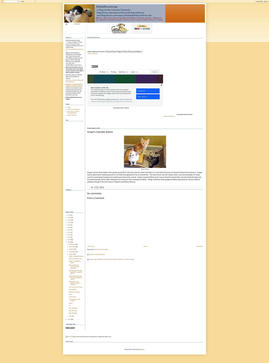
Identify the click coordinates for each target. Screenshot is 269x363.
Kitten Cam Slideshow (73, 109)
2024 (69, 220)
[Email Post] (91, 187)
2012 (69, 242)
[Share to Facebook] (101, 187)
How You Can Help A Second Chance (73, 112)
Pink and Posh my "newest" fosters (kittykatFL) (74, 266)
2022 (69, 225)
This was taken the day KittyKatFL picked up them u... (75, 272)
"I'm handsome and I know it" (74, 300)
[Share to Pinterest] (103, 187)
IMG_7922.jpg (73, 308)
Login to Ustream (92, 53)
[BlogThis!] (97, 187)
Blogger (142, 349)
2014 (69, 237)
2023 (69, 222)
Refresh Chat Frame (169, 116)
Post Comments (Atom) (101, 249)
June (70, 316)
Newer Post (91, 246)
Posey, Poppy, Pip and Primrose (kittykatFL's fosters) (75, 277)
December (72, 244)
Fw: (70, 306)
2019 (69, 227)
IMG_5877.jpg (73, 310)
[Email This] (95, 187)
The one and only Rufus (75, 287)
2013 (69, 239)
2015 (69, 235)
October (71, 249)
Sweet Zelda (72, 297)
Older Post (199, 246)
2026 (69, 215)
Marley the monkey (74, 292)
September (72, 251)
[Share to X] (99, 187)
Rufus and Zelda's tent (75, 258)
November (72, 246)
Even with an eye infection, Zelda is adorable (74, 283)
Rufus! (71, 303)
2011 (69, 319)
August (71, 254)
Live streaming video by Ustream (184, 114)
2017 (69, 232)
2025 (69, 217)
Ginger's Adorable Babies (76, 256)
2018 (69, 230)
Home (145, 246)
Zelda (70, 294)
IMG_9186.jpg (73, 313)
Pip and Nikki (72, 289)
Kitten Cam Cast (71, 115)
